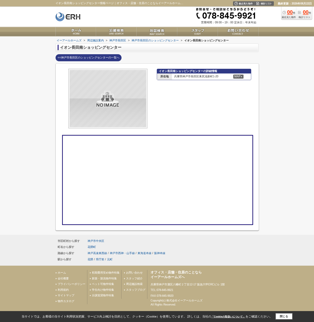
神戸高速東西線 (97, 253)
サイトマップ (66, 295)
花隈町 (92, 247)
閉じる (284, 316)
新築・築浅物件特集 (104, 278)
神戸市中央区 (96, 241)
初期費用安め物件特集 (106, 272)
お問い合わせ (134, 272)
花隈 (90, 259)
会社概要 (63, 278)
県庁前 (100, 259)
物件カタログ (66, 301)
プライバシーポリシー (71, 284)
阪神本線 (159, 253)
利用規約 (63, 289)
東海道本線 (144, 253)
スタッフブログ (135, 289)
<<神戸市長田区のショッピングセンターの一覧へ (88, 57)
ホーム (62, 272)
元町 (110, 259)
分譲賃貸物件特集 (103, 295)
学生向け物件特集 (103, 289)
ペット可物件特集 (103, 284)
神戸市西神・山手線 (122, 253)
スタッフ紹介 (134, 278)
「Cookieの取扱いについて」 (228, 316)
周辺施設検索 (134, 284)
